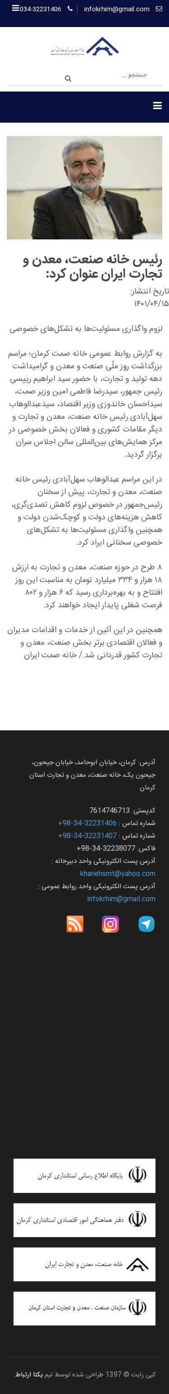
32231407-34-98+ (87, 836)
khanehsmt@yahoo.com (117, 874)
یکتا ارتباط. (28, 1375)
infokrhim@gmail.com (117, 9)
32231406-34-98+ (87, 823)
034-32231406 (40, 9)
